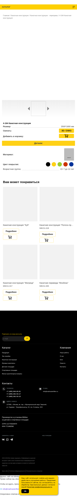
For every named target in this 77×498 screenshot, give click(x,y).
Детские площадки (8, 366)
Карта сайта (5, 471)
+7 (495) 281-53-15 (14, 396)
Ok (25, 491)
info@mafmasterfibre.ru (50, 391)
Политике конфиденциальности (39, 487)
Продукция (5, 352)
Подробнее (11, 231)
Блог (61, 359)
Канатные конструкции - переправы (44, 15)
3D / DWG (66, 130)
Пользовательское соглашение (34, 471)
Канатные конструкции (20, 15)
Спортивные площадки (9, 370)
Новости (62, 363)
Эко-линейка (6, 356)
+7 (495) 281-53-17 (14, 394)
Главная (6, 15)
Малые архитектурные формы (12, 374)
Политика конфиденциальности (17, 471)
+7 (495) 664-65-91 (14, 391)
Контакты (63, 366)
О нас (62, 356)
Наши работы (64, 352)
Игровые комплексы (8, 363)
